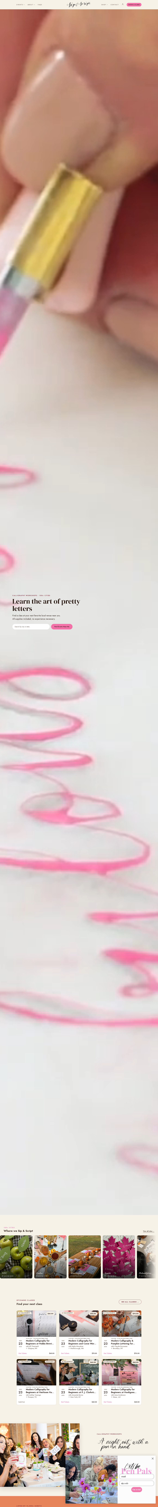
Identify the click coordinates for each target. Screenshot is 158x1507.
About (30, 5)
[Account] (123, 4)
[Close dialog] (153, 1458)
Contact (115, 5)
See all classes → (130, 1302)
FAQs (40, 5)
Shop (103, 5)
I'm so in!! (136, 1489)
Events (20, 5)
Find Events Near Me (61, 627)
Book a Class (134, 5)
